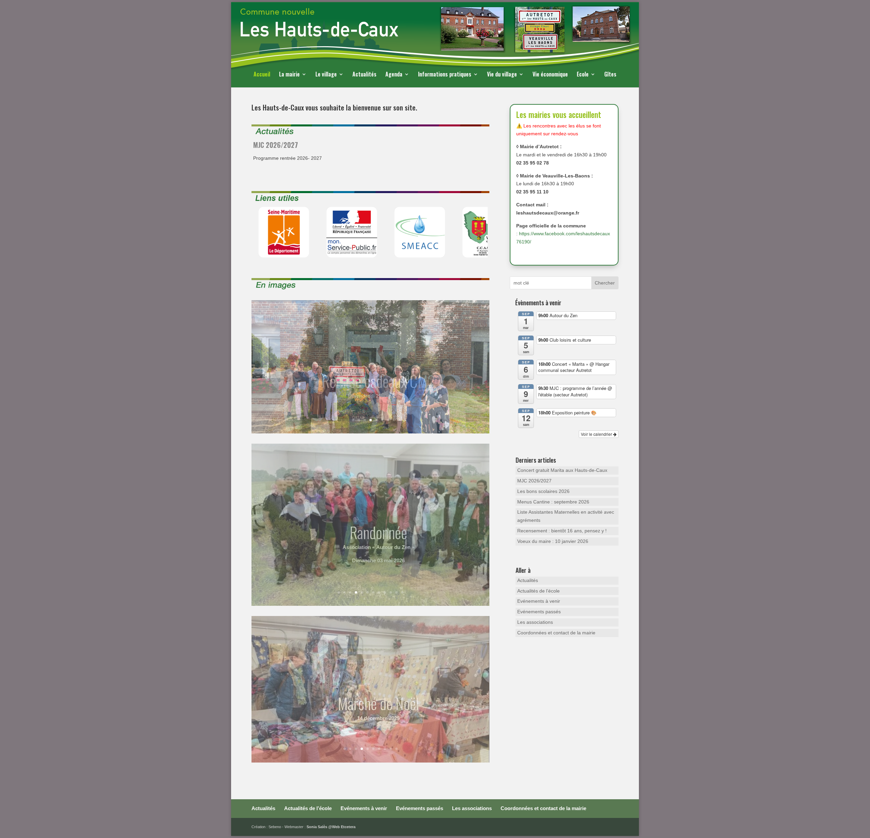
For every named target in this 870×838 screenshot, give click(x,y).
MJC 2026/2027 (534, 480)
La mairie (289, 75)
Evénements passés (539, 611)
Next (480, 232)
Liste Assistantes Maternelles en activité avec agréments (565, 516)
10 (401, 176)
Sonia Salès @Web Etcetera (331, 827)
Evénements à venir (538, 601)
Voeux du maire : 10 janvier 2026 (552, 541)
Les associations (535, 622)
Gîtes (610, 75)
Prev (260, 232)
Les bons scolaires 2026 (325, 145)
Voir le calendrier (597, 434)
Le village (326, 75)
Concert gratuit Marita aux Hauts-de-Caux (562, 470)
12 (402, 592)
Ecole (583, 75)
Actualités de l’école (538, 591)
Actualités (364, 75)
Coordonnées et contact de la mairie (556, 632)
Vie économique (550, 75)
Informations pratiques (444, 75)
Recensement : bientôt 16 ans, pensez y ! (562, 530)
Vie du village (502, 75)
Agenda (393, 75)
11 (396, 592)
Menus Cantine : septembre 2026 (553, 501)
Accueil (262, 75)
